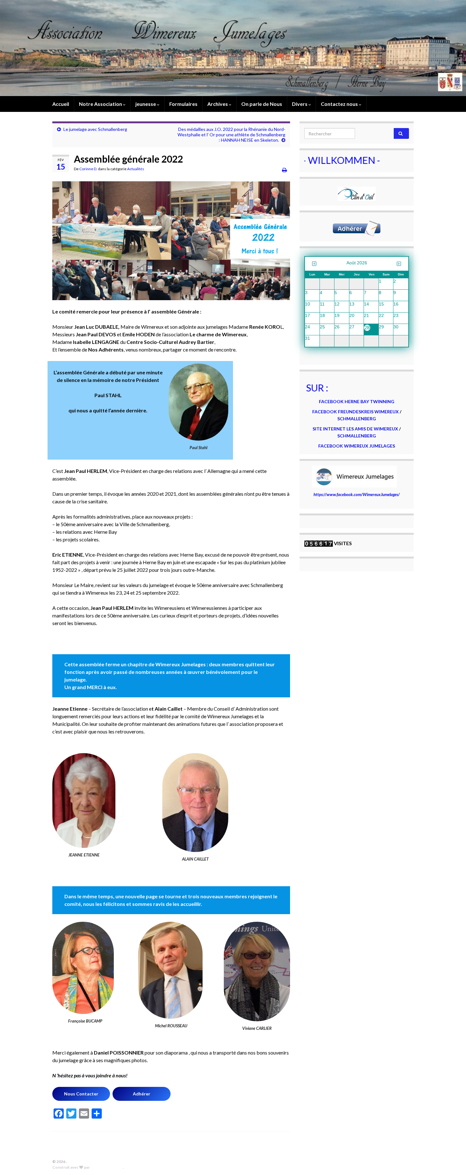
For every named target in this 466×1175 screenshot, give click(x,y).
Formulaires (183, 104)
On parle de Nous (261, 104)
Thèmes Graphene (106, 1167)
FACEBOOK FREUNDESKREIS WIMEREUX (355, 411)
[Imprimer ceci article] (284, 170)
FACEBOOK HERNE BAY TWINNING (356, 401)
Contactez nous (340, 104)
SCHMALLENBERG (356, 418)
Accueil (60, 104)
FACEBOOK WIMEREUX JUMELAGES (356, 446)
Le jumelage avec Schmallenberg (95, 129)
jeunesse (146, 104)
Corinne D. (88, 168)
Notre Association (101, 104)
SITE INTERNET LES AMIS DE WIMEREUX (356, 428)
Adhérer (141, 1093)
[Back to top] (452, 1161)
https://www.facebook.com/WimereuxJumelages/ (357, 494)
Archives (218, 104)
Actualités (135, 168)
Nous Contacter (81, 1093)
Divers (300, 104)
